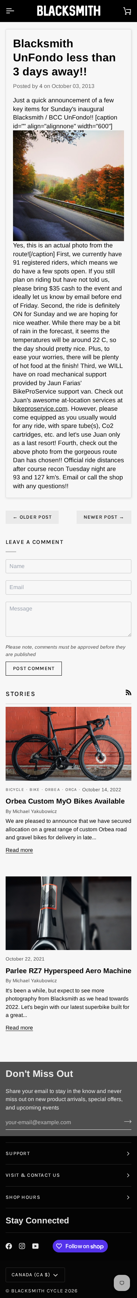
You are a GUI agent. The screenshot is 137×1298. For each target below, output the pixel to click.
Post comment (33, 668)
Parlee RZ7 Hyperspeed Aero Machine (68, 971)
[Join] (125, 1121)
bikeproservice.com (40, 408)
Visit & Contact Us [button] (33, 1175)
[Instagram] (22, 1246)
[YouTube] (35, 1246)
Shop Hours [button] (23, 1197)
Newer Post (104, 517)
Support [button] (18, 1153)
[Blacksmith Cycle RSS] (128, 692)
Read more (19, 850)
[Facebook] (9, 1246)
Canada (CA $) (31, 1275)
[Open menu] (16, 11)
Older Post (32, 517)
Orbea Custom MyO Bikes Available (65, 801)
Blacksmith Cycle (37, 1291)
